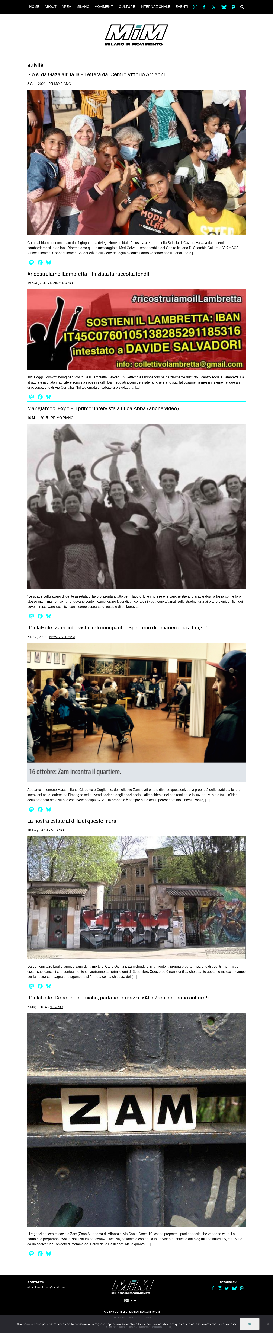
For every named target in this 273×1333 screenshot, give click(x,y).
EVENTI (182, 7)
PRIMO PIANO (59, 84)
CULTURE (127, 7)
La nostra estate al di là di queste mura (71, 821)
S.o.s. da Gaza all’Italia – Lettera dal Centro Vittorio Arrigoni (96, 74)
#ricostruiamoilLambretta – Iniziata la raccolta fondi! (88, 274)
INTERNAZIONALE (155, 7)
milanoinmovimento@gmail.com (46, 1287)
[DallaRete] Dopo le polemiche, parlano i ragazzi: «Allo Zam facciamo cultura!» (118, 997)
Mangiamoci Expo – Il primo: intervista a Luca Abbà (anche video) (103, 408)
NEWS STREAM (62, 637)
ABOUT (51, 7)
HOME (34, 7)
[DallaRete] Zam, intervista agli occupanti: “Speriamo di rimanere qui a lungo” (117, 627)
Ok (250, 1324)
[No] (268, 1324)
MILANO (82, 7)
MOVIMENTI (104, 7)
